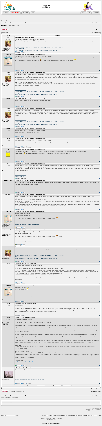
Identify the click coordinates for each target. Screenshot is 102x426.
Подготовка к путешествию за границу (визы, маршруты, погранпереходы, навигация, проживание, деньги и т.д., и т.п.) (51, 22)
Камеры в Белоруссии (10, 25)
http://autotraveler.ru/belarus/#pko (23, 361)
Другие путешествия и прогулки (17, 22)
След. (99, 29)
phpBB (45, 418)
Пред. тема (93, 32)
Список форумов (5, 22)
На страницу (93, 29)
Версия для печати (5, 32)
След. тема (98, 32)
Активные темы (15, 20)
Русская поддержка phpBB (51, 419)
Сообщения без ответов (6, 20)
